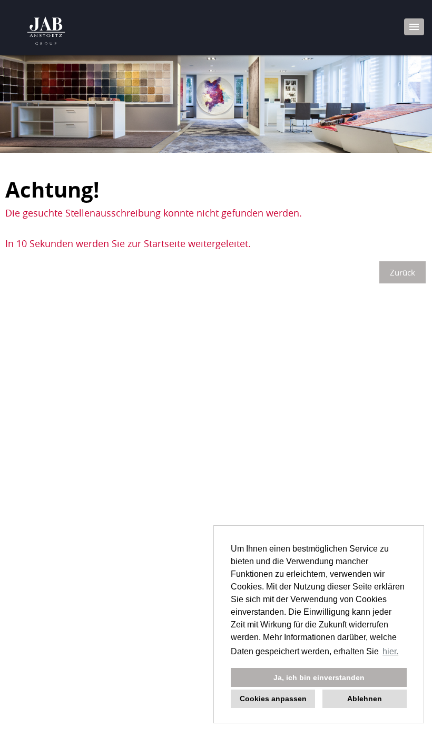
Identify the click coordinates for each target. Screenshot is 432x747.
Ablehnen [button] (364, 698)
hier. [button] (390, 651)
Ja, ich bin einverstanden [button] (319, 677)
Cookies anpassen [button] (273, 698)
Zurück (402, 272)
